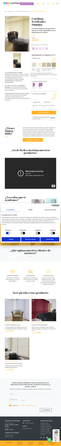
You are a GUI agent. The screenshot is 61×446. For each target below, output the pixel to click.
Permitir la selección (30, 239)
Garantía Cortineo (45, 431)
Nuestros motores (45, 424)
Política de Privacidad (23, 405)
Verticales (10, 11)
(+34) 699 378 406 (29, 423)
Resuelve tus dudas (33, 140)
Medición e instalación (46, 428)
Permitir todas (50, 239)
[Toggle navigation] (57, 3)
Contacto (43, 434)
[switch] (23, 233)
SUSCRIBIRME (46, 410)
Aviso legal (9, 442)
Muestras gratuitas (26, 3)
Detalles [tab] (30, 209)
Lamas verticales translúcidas (22, 11)
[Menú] (59, 430)
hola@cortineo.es (27, 428)
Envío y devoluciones (46, 433)
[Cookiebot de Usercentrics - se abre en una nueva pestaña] (52, 205)
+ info (41, 118)
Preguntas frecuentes (46, 426)
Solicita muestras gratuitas (53, 59)
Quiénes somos (44, 423)
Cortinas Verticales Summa (38, 11)
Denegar (11, 239)
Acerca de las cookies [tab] (50, 209)
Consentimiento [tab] (10, 209)
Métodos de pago (45, 429)
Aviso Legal (33, 405)
